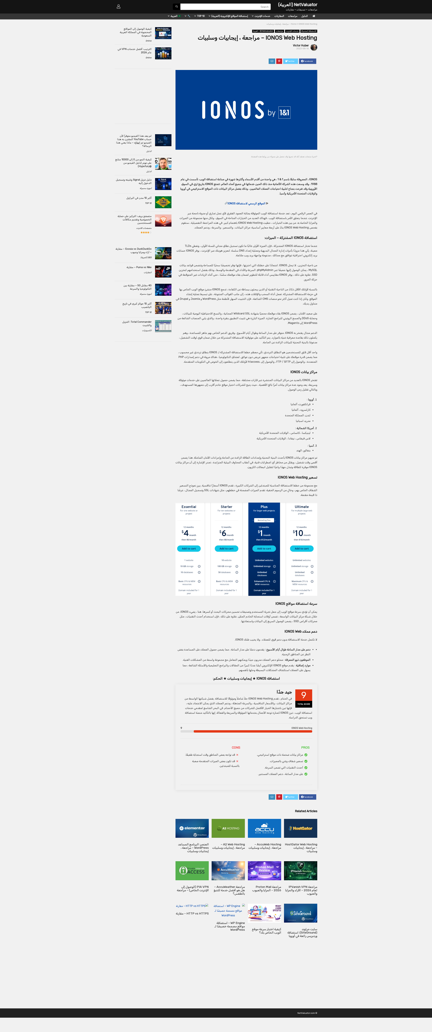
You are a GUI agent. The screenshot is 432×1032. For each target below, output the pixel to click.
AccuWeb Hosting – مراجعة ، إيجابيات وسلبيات (265, 846)
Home (293, 24)
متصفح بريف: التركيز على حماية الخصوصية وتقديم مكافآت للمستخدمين (135, 219)
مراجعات (292, 16)
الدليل (304, 16)
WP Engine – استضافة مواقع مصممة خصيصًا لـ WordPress (229, 926)
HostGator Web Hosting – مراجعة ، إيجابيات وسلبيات (301, 848)
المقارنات (279, 16)
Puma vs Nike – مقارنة (139, 267)
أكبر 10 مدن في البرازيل (139, 197)
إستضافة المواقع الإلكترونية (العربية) (229, 16)
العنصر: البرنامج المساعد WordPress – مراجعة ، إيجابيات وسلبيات (193, 848)
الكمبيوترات (147, 330)
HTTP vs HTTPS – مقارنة (192, 913)
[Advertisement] (252, 165)
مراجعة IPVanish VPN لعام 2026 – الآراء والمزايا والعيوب (301, 890)
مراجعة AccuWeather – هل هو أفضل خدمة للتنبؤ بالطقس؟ (229, 890)
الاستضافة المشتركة (308, 31)
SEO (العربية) (146, 257)
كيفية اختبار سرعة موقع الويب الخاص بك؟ (266, 930)
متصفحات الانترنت (144, 228)
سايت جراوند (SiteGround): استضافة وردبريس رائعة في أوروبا (302, 932)
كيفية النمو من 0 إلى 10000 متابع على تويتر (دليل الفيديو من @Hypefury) (133, 163)
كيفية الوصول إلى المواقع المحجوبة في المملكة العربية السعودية (136, 32)
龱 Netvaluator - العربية (263, 31)
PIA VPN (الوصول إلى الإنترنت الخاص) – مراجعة (193, 888)
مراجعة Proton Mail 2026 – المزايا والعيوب (266, 888)
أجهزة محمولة (146, 188)
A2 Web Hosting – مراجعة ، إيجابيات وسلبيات (228, 846)
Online (149, 41)
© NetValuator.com (307, 1013)
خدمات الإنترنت (262, 16)
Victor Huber (301, 45)
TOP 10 (201, 16)
